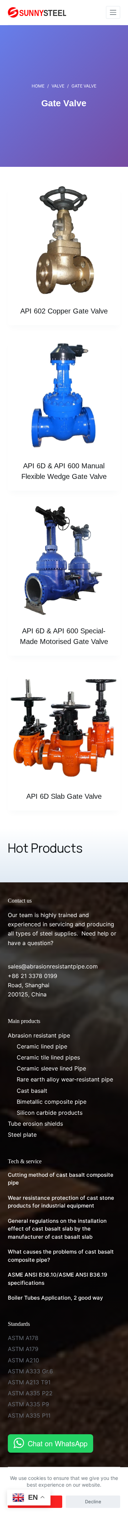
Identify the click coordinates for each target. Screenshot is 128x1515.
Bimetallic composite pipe (51, 1101)
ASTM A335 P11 (29, 1415)
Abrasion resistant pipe (39, 1035)
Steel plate (22, 1134)
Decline (93, 1501)
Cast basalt (32, 1090)
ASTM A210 (23, 1360)
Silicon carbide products (49, 1112)
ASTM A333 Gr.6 (30, 1371)
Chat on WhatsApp (57, 1443)
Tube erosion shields (35, 1123)
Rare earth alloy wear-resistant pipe (65, 1079)
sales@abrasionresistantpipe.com (53, 966)
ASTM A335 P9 (28, 1404)
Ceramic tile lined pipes (48, 1057)
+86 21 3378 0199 (32, 975)
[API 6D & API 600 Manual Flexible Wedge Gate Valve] (64, 395)
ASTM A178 (23, 1337)
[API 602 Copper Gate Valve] (64, 241)
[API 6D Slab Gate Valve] (64, 726)
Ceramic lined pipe (42, 1046)
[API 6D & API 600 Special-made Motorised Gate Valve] (64, 561)
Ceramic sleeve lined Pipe (51, 1068)
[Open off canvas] (113, 12)
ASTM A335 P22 (30, 1393)
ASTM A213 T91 (29, 1382)
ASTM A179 (23, 1348)
